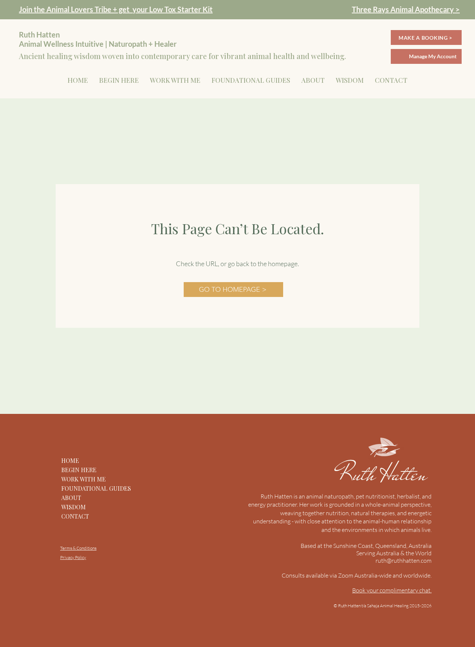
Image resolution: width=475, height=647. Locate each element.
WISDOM (73, 507)
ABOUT (71, 497)
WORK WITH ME (83, 479)
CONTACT (75, 516)
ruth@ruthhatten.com (404, 560)
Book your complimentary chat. (392, 590)
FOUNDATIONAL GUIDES (96, 488)
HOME (70, 460)
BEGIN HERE (78, 470)
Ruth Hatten (385, 474)
